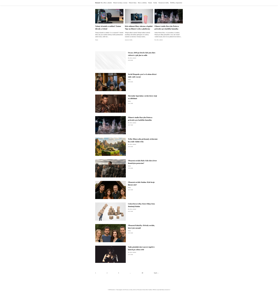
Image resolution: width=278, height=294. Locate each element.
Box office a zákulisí (106, 2)
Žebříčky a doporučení (176, 2)
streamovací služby (128, 39)
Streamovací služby (163, 2)
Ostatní (150, 2)
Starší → (156, 273)
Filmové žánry (132, 2)
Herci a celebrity (142, 2)
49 (142, 273)
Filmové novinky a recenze (120, 2)
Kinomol (97, 2)
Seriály (155, 2)
